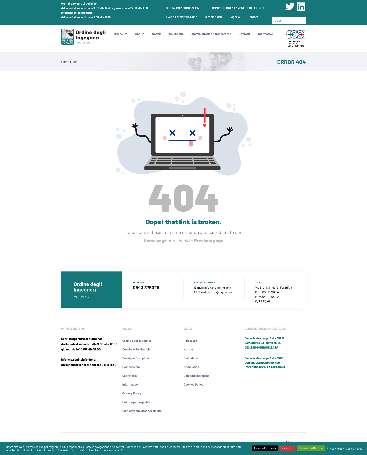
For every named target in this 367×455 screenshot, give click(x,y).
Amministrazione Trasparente (211, 33)
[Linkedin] (301, 6)
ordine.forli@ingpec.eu (216, 292)
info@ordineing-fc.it (217, 287)
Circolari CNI (213, 17)
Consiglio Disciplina (135, 358)
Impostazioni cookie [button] (265, 448)
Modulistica (191, 367)
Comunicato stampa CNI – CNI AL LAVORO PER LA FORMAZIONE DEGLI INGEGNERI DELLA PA (265, 343)
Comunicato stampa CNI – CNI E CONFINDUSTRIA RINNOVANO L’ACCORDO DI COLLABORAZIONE (265, 363)
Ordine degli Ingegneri (137, 340)
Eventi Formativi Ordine (181, 17)
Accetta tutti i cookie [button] (311, 448)
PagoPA (234, 17)
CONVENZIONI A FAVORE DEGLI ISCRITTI (238, 8)
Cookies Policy (193, 384)
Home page (155, 240)
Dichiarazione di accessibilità (142, 410)
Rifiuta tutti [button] (287, 448)
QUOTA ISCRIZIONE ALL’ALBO (185, 8)
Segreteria (129, 375)
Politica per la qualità (136, 402)
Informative (265, 33)
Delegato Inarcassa (196, 375)
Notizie (157, 33)
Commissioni (131, 367)
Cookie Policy (354, 448)
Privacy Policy (131, 393)
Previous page (208, 240)
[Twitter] (290, 6)
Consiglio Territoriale (136, 349)
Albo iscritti (191, 340)
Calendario (176, 33)
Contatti (253, 17)
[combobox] (289, 20)
